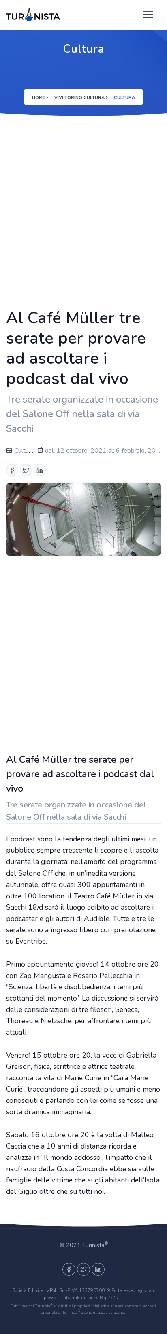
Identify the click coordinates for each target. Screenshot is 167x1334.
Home (38, 98)
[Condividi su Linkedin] (40, 470)
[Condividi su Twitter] (26, 470)
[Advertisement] (83, 211)
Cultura (23, 450)
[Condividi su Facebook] (12, 470)
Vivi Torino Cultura (79, 98)
